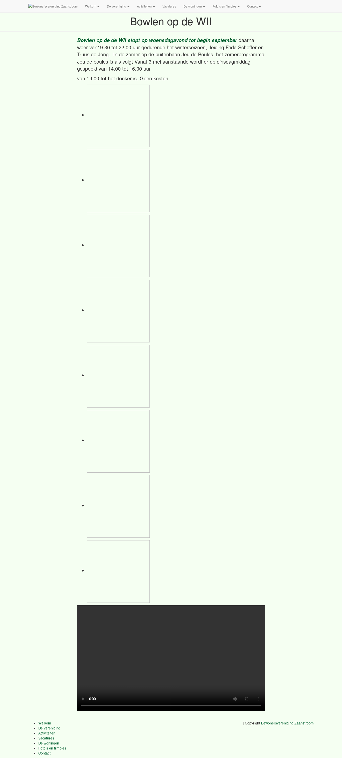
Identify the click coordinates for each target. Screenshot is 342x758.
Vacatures (169, 6)
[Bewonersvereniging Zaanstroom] (53, 6)
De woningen (193, 6)
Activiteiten (144, 6)
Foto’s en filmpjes (225, 6)
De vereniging (117, 6)
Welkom (91, 6)
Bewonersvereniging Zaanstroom (287, 722)
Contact (252, 6)
